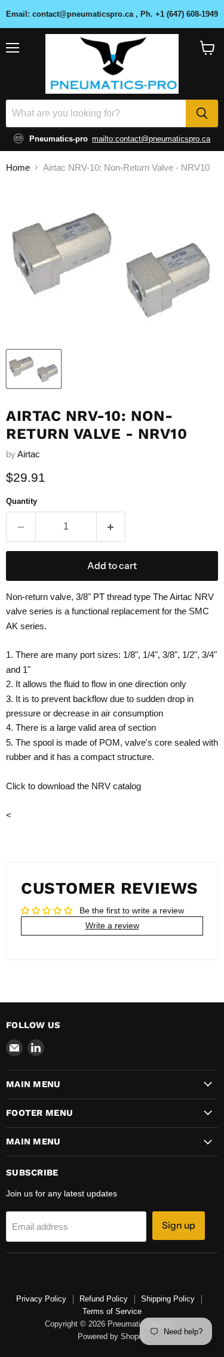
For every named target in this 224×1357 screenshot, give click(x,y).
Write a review (112, 925)
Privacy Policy (41, 1298)
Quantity (21, 501)
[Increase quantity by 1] (111, 526)
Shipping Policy (168, 1298)
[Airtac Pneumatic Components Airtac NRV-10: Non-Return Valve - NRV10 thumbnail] (34, 369)
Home (18, 167)
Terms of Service (112, 1311)
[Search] (202, 113)
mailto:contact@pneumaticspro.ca (151, 138)
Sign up (178, 1225)
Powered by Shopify (112, 1336)
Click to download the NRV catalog (73, 786)
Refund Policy (103, 1298)
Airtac (28, 454)
